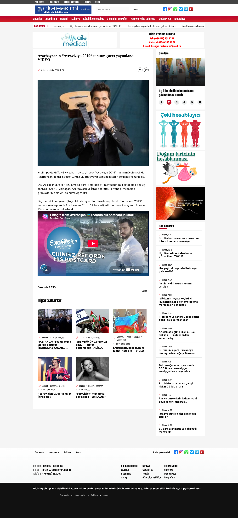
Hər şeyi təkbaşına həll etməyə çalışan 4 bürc (135, 26)
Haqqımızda (54, 2)
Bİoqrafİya (179, 18)
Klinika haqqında (71, 2)
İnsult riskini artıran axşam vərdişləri (185, 26)
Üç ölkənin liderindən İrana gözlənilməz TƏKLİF (79, 26)
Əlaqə (97, 2)
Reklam (87, 2)
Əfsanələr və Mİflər (117, 18)
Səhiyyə (75, 18)
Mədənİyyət (165, 18)
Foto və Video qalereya (143, 18)
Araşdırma (51, 18)
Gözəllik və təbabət (93, 18)
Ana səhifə (39, 2)
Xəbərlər (37, 18)
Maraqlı (64, 18)
